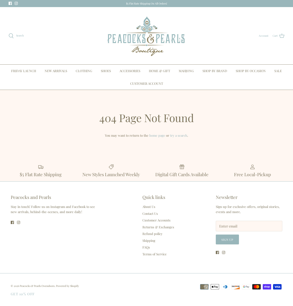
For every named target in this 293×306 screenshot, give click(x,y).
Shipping (148, 240)
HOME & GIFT (159, 71)
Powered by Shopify (67, 286)
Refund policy (152, 234)
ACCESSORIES (129, 71)
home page (157, 135)
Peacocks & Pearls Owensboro (37, 286)
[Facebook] (10, 3)
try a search (178, 135)
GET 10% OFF (23, 294)
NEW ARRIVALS (56, 71)
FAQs (146, 247)
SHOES (106, 71)
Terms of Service (154, 254)
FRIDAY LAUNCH (23, 71)
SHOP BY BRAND (214, 71)
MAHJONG (186, 71)
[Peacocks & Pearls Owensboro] (146, 35)
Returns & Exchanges (158, 227)
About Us (148, 207)
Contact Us (150, 213)
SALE (278, 71)
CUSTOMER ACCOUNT (146, 83)
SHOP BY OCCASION (251, 71)
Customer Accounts (156, 220)
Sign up (227, 239)
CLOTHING (84, 71)
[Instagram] (16, 3)
